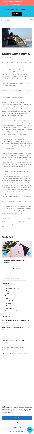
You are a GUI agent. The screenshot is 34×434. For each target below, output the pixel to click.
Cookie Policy (4, 412)
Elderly (7, 291)
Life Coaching (9, 298)
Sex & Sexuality (9, 308)
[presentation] (17, 249)
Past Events (8, 303)
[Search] (29, 278)
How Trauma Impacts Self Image (11, 334)
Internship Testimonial (25, 220)
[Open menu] (31, 20)
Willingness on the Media (12, 311)
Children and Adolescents (12, 288)
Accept (17, 418)
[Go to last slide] (5, 254)
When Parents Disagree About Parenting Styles (15, 353)
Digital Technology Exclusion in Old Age (13, 340)
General (4, 51)
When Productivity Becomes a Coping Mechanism (16, 327)
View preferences (17, 427)
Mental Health (9, 301)
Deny (17, 422)
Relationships (8, 306)
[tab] (13, 268)
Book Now (17, 14)
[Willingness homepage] (15, 20)
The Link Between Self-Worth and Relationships (15, 320)
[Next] (29, 254)
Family (7, 293)
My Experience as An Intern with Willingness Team (8, 222)
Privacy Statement (20, 431)
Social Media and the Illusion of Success (13, 347)
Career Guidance (9, 286)
